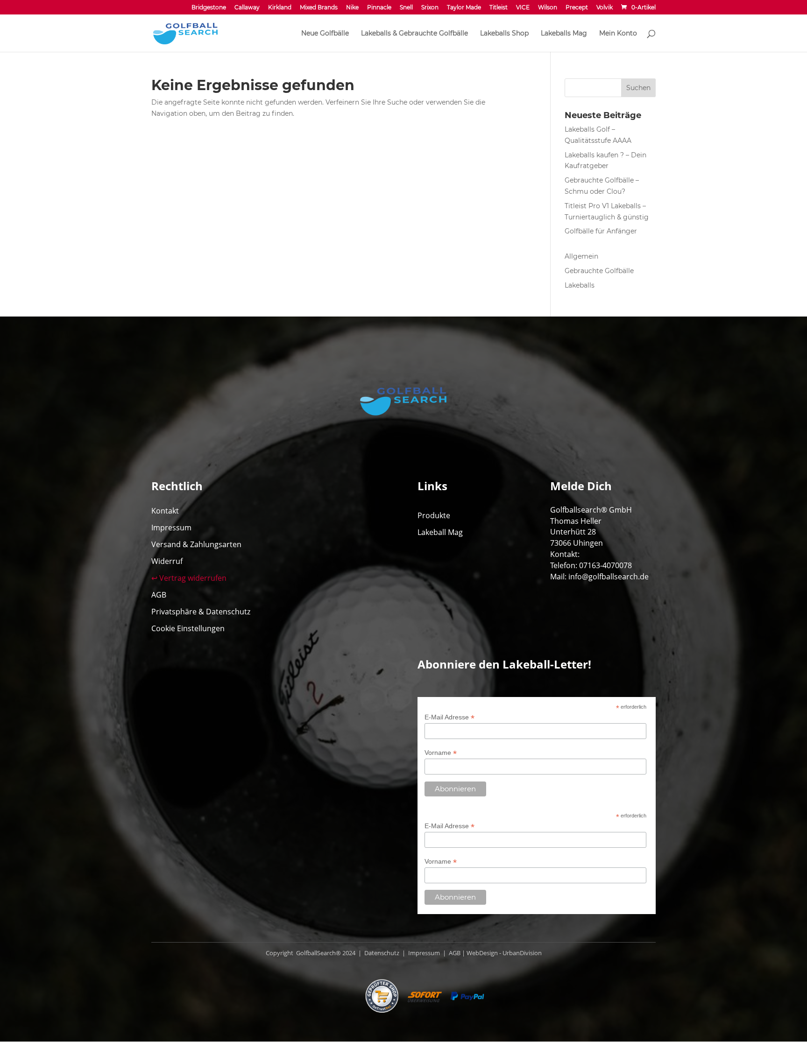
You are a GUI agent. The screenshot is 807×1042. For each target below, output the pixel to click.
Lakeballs (580, 285)
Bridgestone (208, 8)
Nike (352, 8)
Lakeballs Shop (504, 33)
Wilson (547, 8)
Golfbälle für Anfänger (601, 231)
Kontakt (165, 511)
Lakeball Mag (440, 532)
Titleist (498, 8)
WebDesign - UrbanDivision (504, 953)
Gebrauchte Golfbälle (599, 271)
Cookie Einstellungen (188, 628)
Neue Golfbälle (325, 33)
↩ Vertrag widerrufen (189, 578)
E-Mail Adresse (449, 717)
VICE (523, 8)
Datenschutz (381, 953)
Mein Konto (618, 33)
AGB (158, 595)
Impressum (171, 527)
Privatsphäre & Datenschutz (200, 611)
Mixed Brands (319, 8)
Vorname (441, 752)
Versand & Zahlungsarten (196, 544)
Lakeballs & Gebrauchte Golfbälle (414, 33)
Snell (406, 8)
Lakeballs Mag (564, 33)
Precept (577, 8)
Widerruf (167, 561)
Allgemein (581, 256)
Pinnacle (379, 8)
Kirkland (279, 8)
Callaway (247, 8)
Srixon (430, 8)
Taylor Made (464, 8)
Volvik (604, 8)
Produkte (434, 515)
